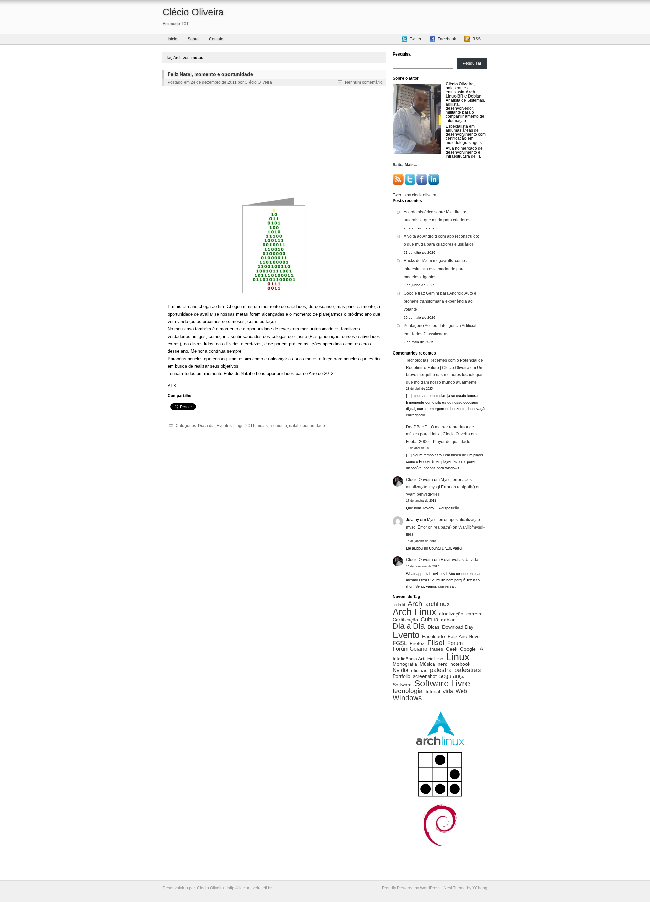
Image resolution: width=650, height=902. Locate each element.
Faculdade (433, 636)
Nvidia (400, 670)
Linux (458, 657)
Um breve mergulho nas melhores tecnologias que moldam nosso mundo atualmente (444, 375)
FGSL (400, 643)
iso (440, 659)
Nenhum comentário (364, 82)
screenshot (425, 676)
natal (293, 425)
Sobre (193, 39)
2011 (250, 425)
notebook (460, 664)
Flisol (436, 642)
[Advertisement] (274, 140)
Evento (406, 634)
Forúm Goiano (410, 648)
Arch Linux (414, 612)
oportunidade (312, 425)
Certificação (405, 620)
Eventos (224, 425)
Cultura (429, 619)
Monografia (405, 664)
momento (278, 425)
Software (402, 685)
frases (436, 649)
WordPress (430, 888)
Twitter (415, 39)
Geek (451, 649)
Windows (407, 698)
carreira (474, 613)
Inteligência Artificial (414, 659)
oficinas (419, 670)
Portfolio (401, 676)
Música (427, 664)
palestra (441, 670)
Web (461, 691)
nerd (443, 664)
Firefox (417, 643)
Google (468, 649)
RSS (476, 39)
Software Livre (442, 683)
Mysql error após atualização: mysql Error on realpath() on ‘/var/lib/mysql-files (443, 487)
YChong (480, 888)
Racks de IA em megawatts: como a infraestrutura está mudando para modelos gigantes (436, 268)
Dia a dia (206, 425)
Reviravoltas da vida (459, 559)
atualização (451, 613)
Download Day (457, 627)
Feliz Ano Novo (464, 636)
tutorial (433, 691)
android (399, 605)
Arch (415, 603)
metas (262, 425)
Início (172, 39)
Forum (455, 643)
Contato (216, 39)
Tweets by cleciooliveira (414, 195)
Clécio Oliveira (193, 12)
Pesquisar (472, 63)
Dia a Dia (409, 626)
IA (480, 648)
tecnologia (408, 691)
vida (448, 691)
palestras (467, 670)
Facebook (447, 39)
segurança (452, 676)
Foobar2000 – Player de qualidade (438, 441)
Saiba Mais (403, 164)
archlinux (437, 604)
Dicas (433, 627)
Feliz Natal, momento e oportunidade (210, 74)
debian (448, 620)
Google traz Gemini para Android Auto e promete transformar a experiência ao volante (440, 301)
